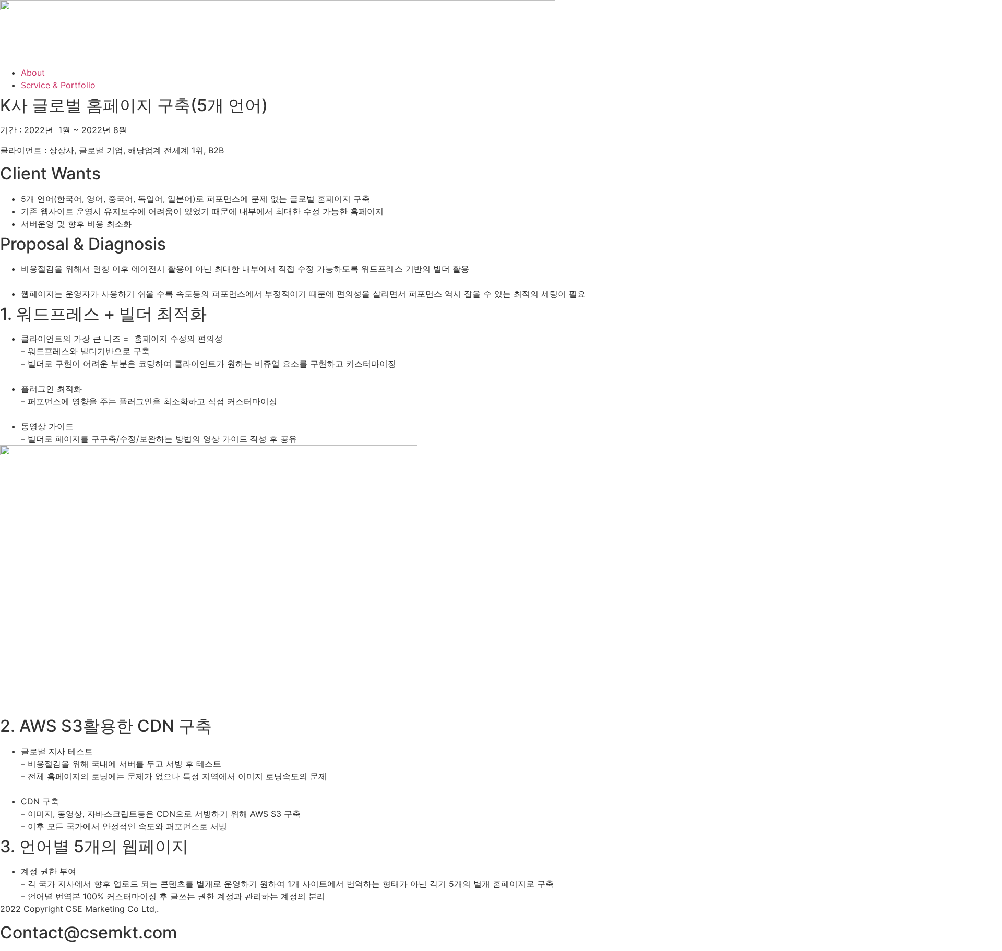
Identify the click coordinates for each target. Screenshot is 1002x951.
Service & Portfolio (58, 85)
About (33, 72)
